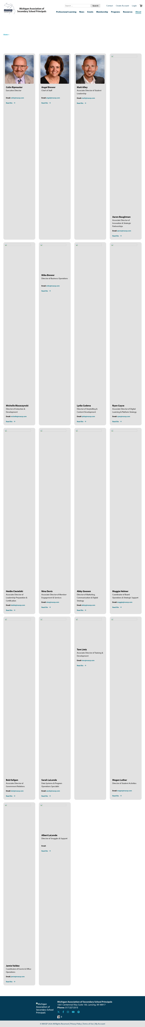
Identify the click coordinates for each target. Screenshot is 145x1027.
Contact (109, 5)
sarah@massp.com (53, 791)
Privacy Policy (76, 1023)
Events (90, 12)
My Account (100, 1023)
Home (5, 35)
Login (134, 5)
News (81, 12)
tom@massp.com (88, 660)
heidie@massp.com (18, 605)
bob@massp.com (17, 791)
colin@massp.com (17, 98)
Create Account (122, 5)
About (138, 12)
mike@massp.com (53, 286)
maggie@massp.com (124, 602)
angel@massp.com (53, 98)
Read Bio (9, 103)
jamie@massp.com (18, 976)
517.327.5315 (71, 1007)
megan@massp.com (124, 791)
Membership (102, 12)
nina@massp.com (52, 602)
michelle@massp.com (19, 416)
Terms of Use (88, 1023)
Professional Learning (66, 12)
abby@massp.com (88, 605)
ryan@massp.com (123, 416)
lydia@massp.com (88, 416)
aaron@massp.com (124, 231)
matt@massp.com (88, 98)
